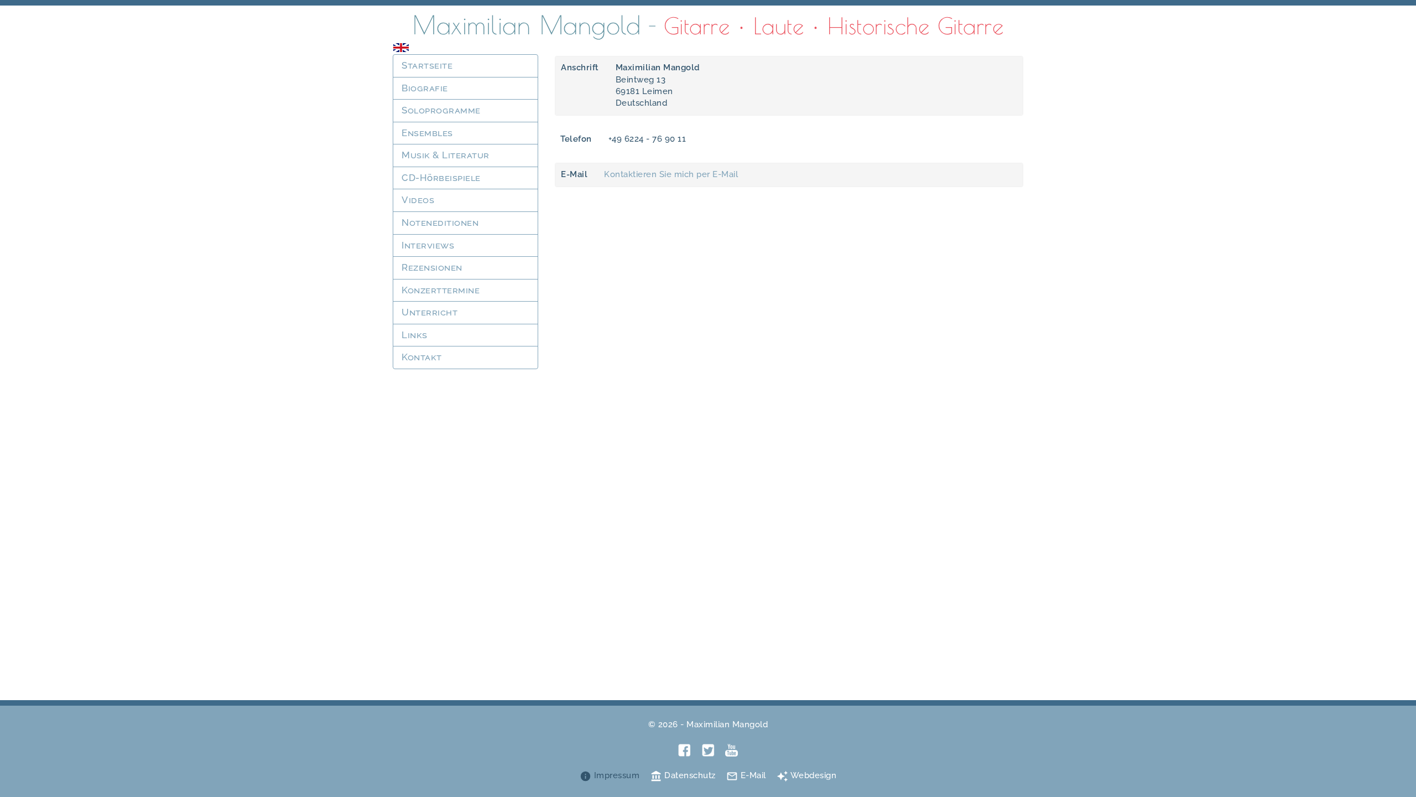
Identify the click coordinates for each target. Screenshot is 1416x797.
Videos (418, 199)
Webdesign (806, 775)
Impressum (609, 775)
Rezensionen (432, 267)
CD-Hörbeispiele (441, 177)
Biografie (425, 88)
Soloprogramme (441, 110)
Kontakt (422, 357)
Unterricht (429, 312)
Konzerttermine (441, 290)
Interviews (428, 245)
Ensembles (427, 132)
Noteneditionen (440, 222)
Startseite (427, 65)
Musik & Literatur (446, 155)
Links (415, 334)
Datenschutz (683, 775)
